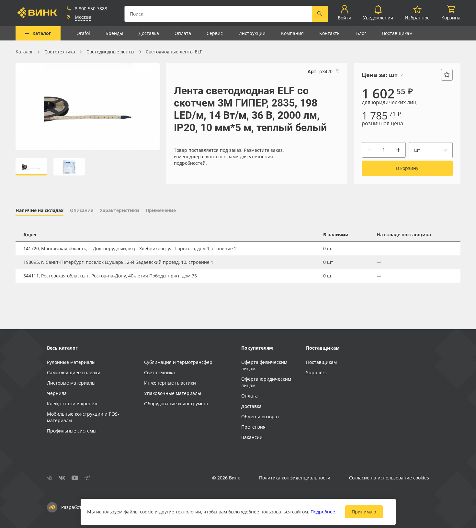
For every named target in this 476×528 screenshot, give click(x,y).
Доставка (149, 33)
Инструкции (252, 33)
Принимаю (364, 512)
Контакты (330, 33)
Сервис (215, 33)
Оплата (183, 33)
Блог (361, 33)
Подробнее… (325, 512)
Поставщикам (397, 33)
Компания (292, 33)
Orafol (83, 33)
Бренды (114, 33)
